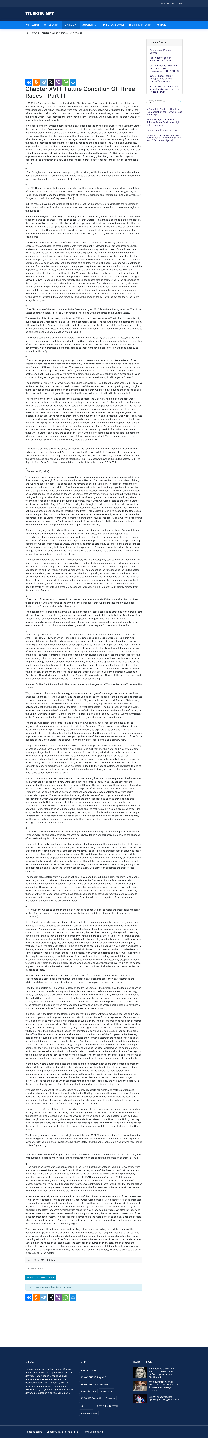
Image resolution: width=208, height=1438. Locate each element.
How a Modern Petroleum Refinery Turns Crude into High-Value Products (163, 122)
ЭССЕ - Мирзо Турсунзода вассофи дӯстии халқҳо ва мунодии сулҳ (164, 89)
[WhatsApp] (65, 82)
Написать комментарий (40, 1277)
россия (111, 1398)
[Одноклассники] (36, 82)
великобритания (91, 1370)
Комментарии (35, 1268)
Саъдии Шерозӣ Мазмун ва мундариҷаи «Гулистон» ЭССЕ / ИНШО (164, 68)
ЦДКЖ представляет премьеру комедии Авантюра (165, 1398)
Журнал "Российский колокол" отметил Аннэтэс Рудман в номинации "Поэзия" (164, 1385)
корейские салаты (95, 1384)
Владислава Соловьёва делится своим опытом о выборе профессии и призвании (163, 1372)
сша (88, 1406)
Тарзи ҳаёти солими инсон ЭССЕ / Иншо (160, 59)
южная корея (90, 1413)
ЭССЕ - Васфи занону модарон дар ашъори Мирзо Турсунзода (161, 78)
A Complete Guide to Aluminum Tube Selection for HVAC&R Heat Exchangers (164, 112)
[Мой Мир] (73, 82)
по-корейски (92, 1398)
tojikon (52, 1260)
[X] (51, 82)
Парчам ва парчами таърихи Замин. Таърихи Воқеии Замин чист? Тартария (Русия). (163, 138)
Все (179, 101)
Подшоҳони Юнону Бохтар (160, 51)
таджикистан (108, 1406)
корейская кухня (94, 1377)
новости (107, 1391)
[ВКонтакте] (28, 82)
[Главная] (27, 33)
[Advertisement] (83, 59)
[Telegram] (43, 82)
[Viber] (58, 82)
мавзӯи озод (89, 1391)
